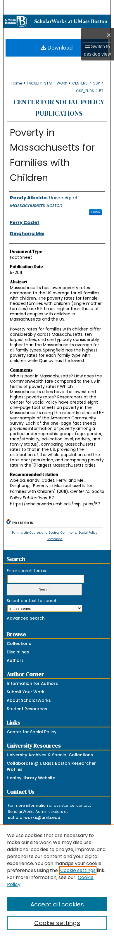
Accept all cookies (57, 904)
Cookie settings (78, 870)
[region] (57, 881)
